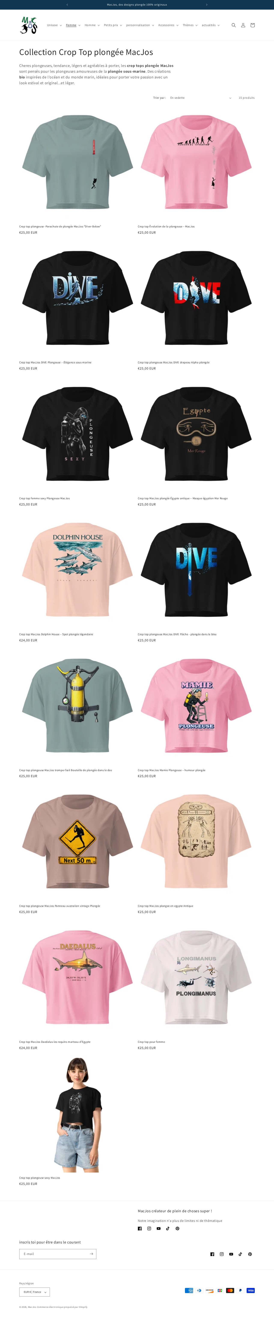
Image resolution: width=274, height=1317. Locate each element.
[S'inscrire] (91, 1254)
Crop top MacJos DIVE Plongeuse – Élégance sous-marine (55, 362)
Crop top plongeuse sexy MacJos (39, 1178)
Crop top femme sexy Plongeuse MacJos (44, 498)
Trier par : (159, 98)
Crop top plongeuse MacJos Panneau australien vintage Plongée (59, 906)
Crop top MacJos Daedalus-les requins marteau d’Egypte (55, 1042)
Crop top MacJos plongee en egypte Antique (165, 906)
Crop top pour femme (151, 1042)
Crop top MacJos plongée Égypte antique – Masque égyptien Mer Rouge (183, 498)
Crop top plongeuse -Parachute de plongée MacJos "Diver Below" (60, 226)
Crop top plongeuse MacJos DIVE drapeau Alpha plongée (173, 362)
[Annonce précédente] (67, 4)
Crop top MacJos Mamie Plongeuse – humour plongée (172, 770)
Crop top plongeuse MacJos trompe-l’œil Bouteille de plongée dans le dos (65, 770)
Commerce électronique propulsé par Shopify (62, 1307)
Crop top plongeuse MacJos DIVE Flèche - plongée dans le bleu (177, 634)
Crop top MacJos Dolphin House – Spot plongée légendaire (56, 634)
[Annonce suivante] (206, 4)
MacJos (32, 1307)
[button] (54, 25)
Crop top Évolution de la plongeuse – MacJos (166, 226)
